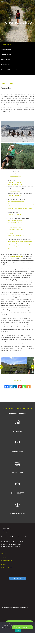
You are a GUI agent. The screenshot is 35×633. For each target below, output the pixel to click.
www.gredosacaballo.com (16, 201)
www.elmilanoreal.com (15, 227)
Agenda (3, 564)
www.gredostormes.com (15, 174)
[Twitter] (11, 386)
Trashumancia (6, 50)
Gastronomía (5, 65)
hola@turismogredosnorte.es (10, 546)
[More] (28, 386)
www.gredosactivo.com (15, 176)
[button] (22, 627)
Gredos (3, 553)
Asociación (4, 557)
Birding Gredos (6, 55)
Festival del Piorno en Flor (9, 70)
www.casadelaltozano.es (15, 229)
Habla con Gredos (7, 568)
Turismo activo (6, 44)
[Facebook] (6, 386)
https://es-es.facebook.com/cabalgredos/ (20, 208)
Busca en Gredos (6, 561)
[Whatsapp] (24, 386)
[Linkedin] (15, 386)
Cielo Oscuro (5, 60)
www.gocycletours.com (15, 220)
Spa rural (10, 233)
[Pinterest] (20, 386)
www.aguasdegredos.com (16, 235)
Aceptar (18, 630)
